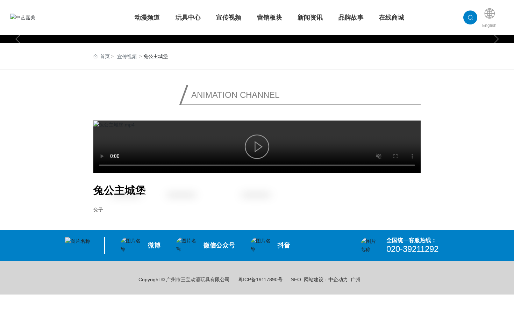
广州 (355, 279)
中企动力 (338, 279)
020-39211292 (412, 249)
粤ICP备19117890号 (260, 279)
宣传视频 (127, 56)
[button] (18, 39)
